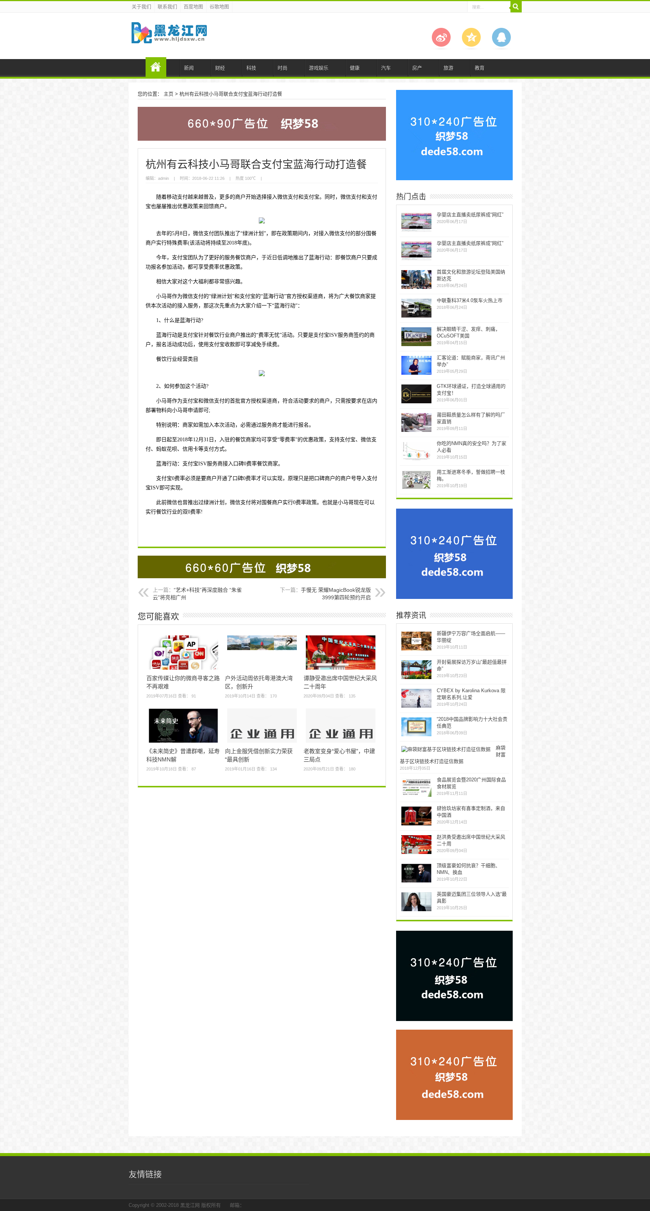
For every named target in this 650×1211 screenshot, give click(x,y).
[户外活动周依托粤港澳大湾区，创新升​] (262, 650)
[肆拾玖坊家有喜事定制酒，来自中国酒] (416, 824)
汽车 (386, 68)
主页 (168, 94)
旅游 (448, 68)
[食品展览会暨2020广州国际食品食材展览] (416, 796)
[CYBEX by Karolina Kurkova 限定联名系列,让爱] (416, 707)
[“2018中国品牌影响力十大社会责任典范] (416, 735)
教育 (479, 68)
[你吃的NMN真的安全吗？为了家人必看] (416, 459)
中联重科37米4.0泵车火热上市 (470, 300)
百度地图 (193, 6)
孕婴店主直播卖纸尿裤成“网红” (470, 214)
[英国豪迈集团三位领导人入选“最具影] (416, 910)
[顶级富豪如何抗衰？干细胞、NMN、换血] (416, 881)
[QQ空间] (471, 48)
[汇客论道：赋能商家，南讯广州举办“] (416, 374)
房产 (417, 68)
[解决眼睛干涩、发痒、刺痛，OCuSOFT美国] (416, 345)
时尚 (282, 68)
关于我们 (141, 6)
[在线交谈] (501, 48)
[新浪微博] (441, 48)
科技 (251, 68)
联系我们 (167, 6)
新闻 (189, 68)
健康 (355, 68)
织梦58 (156, 67)
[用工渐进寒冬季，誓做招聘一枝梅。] (416, 488)
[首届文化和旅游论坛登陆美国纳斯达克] (416, 288)
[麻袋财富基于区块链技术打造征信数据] (446, 749)
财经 (220, 68)
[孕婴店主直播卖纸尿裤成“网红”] (416, 231)
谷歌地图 (219, 6)
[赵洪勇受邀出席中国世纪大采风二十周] (416, 853)
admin (163, 178)
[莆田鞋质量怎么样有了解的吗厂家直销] (416, 431)
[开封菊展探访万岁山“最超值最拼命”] (416, 678)
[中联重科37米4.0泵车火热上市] (416, 316)
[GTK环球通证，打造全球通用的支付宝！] (416, 402)
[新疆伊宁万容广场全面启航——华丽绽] (416, 649)
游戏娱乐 (318, 68)
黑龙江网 (190, 1205)
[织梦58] (169, 38)
